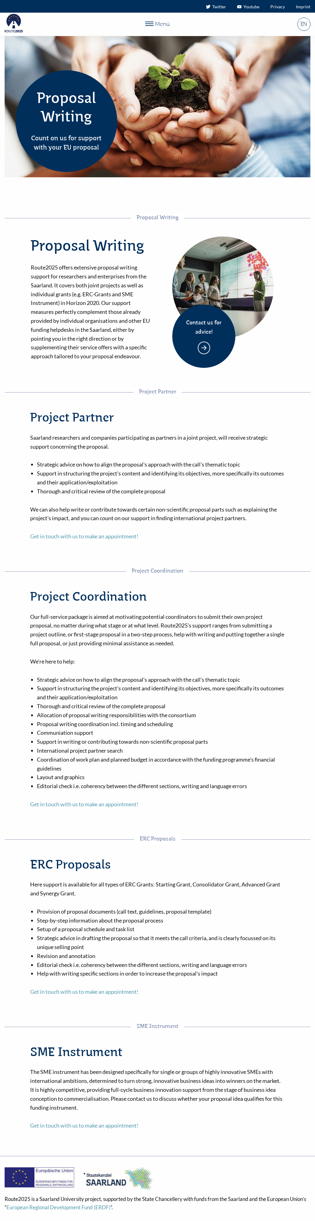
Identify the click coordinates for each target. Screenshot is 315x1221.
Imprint (303, 6)
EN (304, 24)
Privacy (277, 6)
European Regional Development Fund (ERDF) (58, 1207)
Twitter (218, 6)
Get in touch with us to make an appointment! (84, 536)
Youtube (250, 6)
